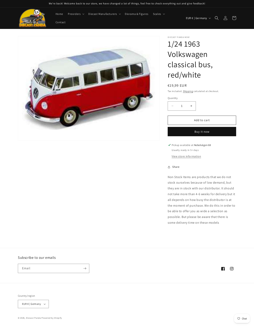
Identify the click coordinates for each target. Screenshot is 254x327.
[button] (75, 14)
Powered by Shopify (51, 317)
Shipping (188, 91)
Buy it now (202, 131)
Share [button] (176, 167)
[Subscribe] (84, 268)
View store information (186, 156)
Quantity (173, 98)
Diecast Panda (33, 317)
